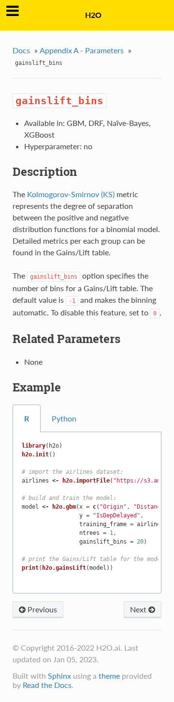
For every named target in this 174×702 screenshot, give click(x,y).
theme (109, 675)
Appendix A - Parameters (82, 50)
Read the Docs (47, 684)
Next (139, 609)
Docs (21, 50)
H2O (93, 14)
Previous (41, 609)
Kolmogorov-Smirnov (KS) (71, 194)
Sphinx (59, 675)
